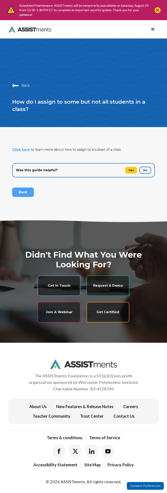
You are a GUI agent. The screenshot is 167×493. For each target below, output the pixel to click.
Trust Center (92, 416)
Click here (21, 150)
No (145, 170)
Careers (130, 406)
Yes (131, 170)
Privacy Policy (120, 464)
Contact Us (123, 416)
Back (23, 192)
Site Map (92, 464)
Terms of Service (104, 437)
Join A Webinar (59, 312)
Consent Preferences (145, 486)
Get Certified (108, 312)
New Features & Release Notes (84, 406)
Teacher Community (51, 416)
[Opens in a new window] (59, 451)
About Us (37, 406)
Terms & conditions (64, 437)
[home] (30, 29)
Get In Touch (59, 286)
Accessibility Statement (55, 464)
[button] (153, 29)
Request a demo (108, 286)
